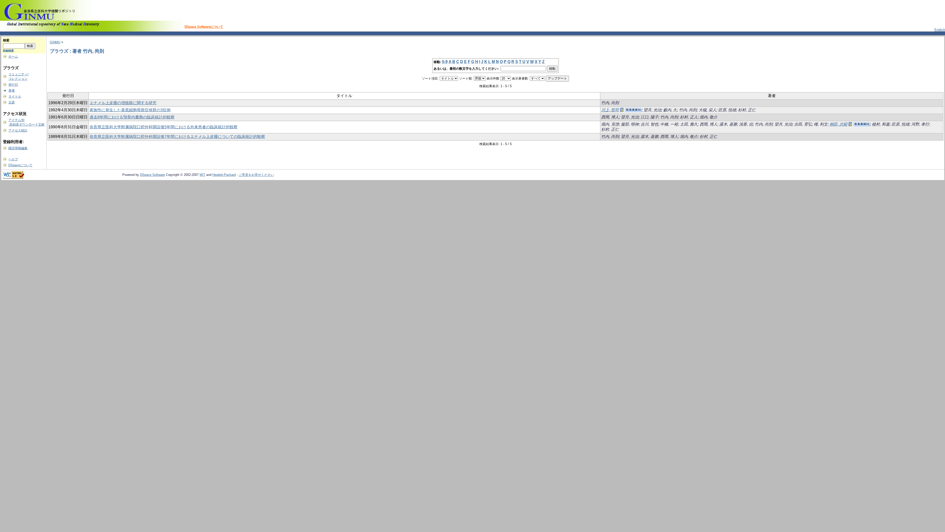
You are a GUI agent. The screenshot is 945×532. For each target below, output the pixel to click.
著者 (11, 90)
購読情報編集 (18, 148)
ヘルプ (13, 159)
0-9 (445, 62)
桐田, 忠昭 (838, 124)
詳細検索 (8, 50)
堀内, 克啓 (610, 124)
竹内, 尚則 (610, 103)
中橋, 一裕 (669, 124)
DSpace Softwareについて (204, 27)
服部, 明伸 (630, 124)
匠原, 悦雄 (727, 110)
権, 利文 (821, 124)
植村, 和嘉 (881, 124)
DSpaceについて (20, 165)
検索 (6, 40)
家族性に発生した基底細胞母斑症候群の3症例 (130, 110)
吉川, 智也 (649, 124)
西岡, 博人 (610, 117)
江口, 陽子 (649, 117)
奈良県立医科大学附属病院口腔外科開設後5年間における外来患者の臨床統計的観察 (163, 127)
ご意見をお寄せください (256, 175)
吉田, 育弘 (803, 124)
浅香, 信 (746, 124)
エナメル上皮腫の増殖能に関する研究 (123, 103)
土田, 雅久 (689, 124)
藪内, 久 (670, 110)
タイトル (14, 96)
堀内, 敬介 (708, 117)
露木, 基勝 (728, 124)
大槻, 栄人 (707, 110)
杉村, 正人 (689, 117)
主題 (11, 102)
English (939, 30)
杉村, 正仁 (747, 110)
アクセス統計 (18, 130)
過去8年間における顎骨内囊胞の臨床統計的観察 (132, 117)
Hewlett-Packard (224, 175)
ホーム (13, 56)
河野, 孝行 (920, 124)
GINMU (55, 42)
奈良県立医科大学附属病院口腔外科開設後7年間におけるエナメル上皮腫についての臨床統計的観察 (177, 136)
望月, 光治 (652, 110)
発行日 (13, 84)
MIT (202, 175)
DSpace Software (152, 175)
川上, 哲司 (610, 110)
